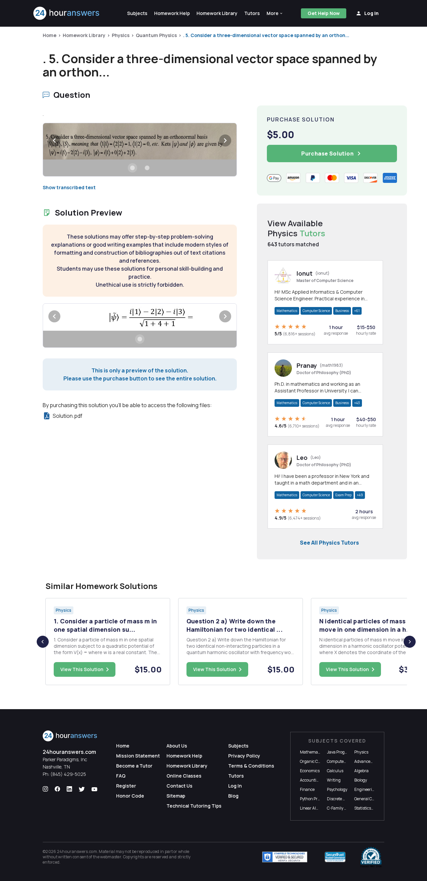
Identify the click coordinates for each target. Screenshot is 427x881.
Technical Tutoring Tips (194, 806)
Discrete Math (340, 799)
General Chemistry (371, 799)
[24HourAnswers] (66, 13)
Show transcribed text (69, 187)
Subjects (238, 746)
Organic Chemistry (317, 761)
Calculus (335, 771)
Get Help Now (324, 13)
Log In (235, 786)
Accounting (310, 780)
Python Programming (319, 799)
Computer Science (316, 310)
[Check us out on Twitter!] (82, 789)
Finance (307, 789)
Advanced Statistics (372, 761)
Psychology (337, 789)
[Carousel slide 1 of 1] (139, 339)
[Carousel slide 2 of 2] (147, 168)
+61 (357, 310)
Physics (120, 35)
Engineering (365, 789)
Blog (233, 796)
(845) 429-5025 (68, 774)
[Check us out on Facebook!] (57, 789)
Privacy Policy (244, 756)
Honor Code (130, 796)
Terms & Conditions (251, 766)
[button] (275, 13)
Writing (334, 780)
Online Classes (183, 776)
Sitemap (175, 796)
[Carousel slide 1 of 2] (132, 168)
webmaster (110, 857)
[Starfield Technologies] (284, 857)
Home (49, 35)
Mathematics (287, 310)
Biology (360, 780)
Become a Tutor (134, 766)
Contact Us (179, 786)
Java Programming (344, 752)
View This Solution (81, 669)
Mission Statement (138, 756)
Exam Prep (343, 495)
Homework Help (184, 756)
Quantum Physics (156, 35)
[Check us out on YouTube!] (94, 789)
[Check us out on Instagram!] (45, 789)
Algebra (361, 771)
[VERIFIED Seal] (371, 857)
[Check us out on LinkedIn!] (69, 789)
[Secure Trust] (335, 857)
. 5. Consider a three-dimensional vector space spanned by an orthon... (266, 35)
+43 (357, 402)
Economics (310, 771)
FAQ (120, 776)
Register (126, 786)
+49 (360, 495)
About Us (176, 746)
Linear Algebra (313, 808)
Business (342, 310)
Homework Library (84, 35)
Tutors (236, 776)
